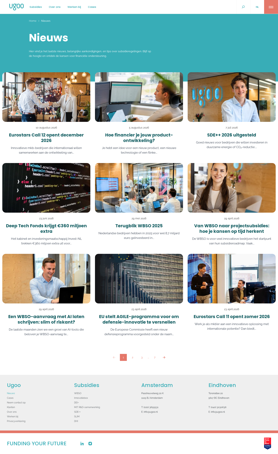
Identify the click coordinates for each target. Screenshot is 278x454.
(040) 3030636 (218, 407)
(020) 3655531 (151, 407)
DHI (76, 421)
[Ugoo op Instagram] (90, 443)
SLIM (76, 416)
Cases (92, 7)
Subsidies (36, 7)
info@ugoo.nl (151, 411)
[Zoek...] (243, 7)
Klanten (11, 407)
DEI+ (76, 402)
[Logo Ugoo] (16, 7)
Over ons (55, 7)
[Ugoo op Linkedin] (82, 443)
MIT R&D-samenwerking (87, 407)
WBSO (77, 393)
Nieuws (11, 393)
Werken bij (74, 7)
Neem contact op (16, 402)
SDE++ (77, 411)
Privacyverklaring (16, 421)
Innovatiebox (81, 398)
